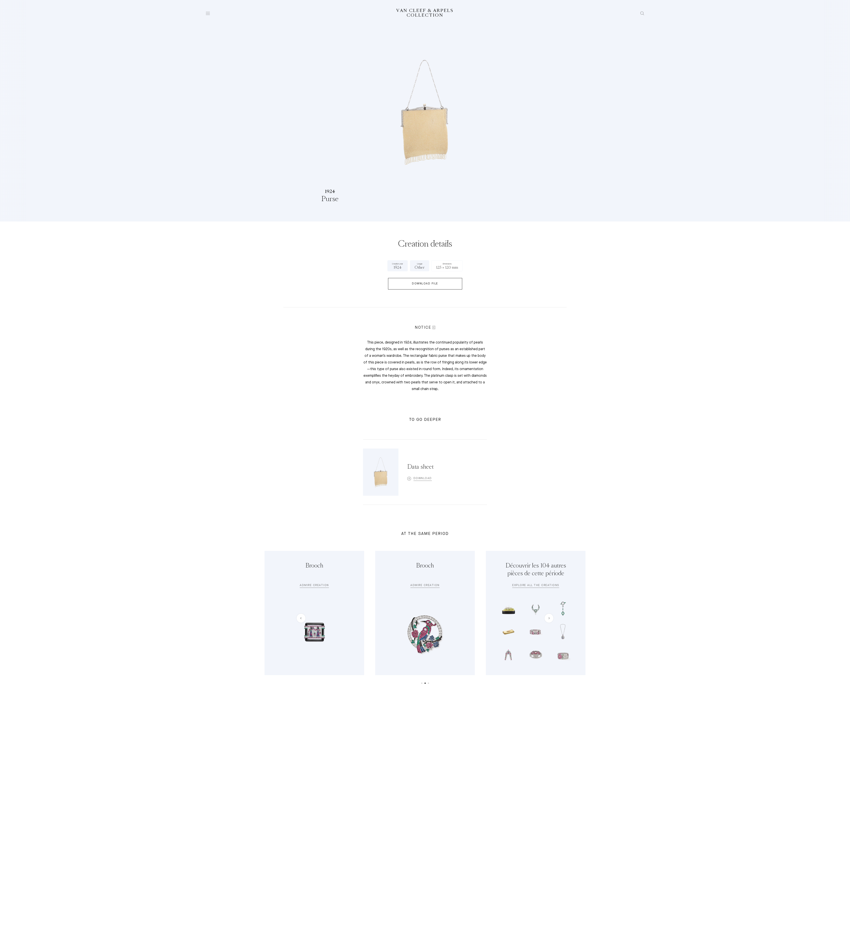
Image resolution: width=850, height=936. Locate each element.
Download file (425, 283)
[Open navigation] (208, 13)
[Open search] (642, 13)
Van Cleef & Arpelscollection (425, 13)
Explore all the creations (535, 585)
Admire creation (314, 585)
